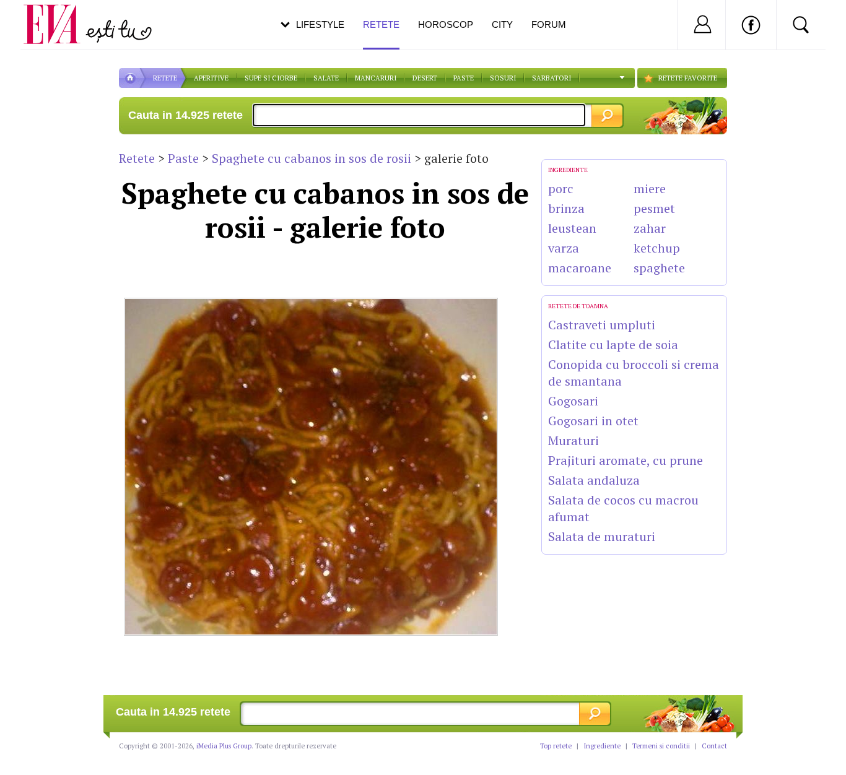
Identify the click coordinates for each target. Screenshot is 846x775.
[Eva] (59, 14)
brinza (566, 208)
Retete (137, 158)
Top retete (556, 746)
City (502, 24)
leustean (572, 228)
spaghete (659, 267)
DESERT (424, 78)
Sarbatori (551, 78)
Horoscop (445, 24)
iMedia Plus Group (223, 746)
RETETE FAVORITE (687, 78)
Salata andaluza (594, 480)
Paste (463, 78)
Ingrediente (602, 746)
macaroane (579, 267)
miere (650, 188)
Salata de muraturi (601, 536)
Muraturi (573, 440)
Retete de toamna (578, 306)
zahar (650, 228)
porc (560, 188)
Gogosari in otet (593, 420)
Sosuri (503, 78)
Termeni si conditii (661, 746)
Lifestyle (320, 24)
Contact (714, 746)
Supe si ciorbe (271, 78)
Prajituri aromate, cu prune (625, 460)
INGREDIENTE (568, 170)
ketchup (657, 248)
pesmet (654, 208)
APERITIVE (211, 78)
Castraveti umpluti (601, 324)
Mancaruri (375, 78)
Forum (548, 24)
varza (563, 248)
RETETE (165, 78)
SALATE (326, 78)
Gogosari (573, 400)
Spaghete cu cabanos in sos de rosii (311, 158)
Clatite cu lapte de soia (613, 344)
